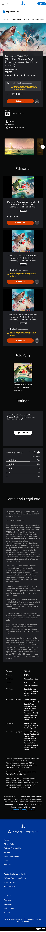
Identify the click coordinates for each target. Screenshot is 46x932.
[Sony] (40, 931)
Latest (5, 19)
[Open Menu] (3, 3)
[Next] (42, 147)
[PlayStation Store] (11, 11)
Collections (16, 19)
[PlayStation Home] (23, 3)
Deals (26, 19)
